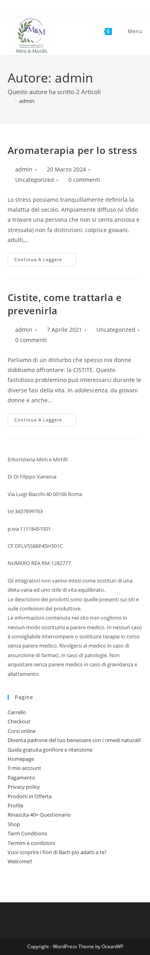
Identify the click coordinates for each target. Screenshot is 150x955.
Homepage (21, 758)
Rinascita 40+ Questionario (39, 814)
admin (26, 100)
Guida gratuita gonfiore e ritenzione (50, 749)
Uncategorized (34, 179)
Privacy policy (24, 786)
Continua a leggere (45, 261)
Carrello (17, 712)
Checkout (19, 721)
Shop (14, 824)
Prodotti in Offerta (30, 796)
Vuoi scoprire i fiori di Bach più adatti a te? (57, 852)
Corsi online (22, 730)
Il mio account (24, 768)
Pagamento (21, 777)
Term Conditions (27, 833)
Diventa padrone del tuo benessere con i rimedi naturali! (74, 740)
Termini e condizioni (31, 843)
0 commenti (84, 179)
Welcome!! (20, 861)
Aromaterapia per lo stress (73, 150)
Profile (15, 805)
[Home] (10, 100)
